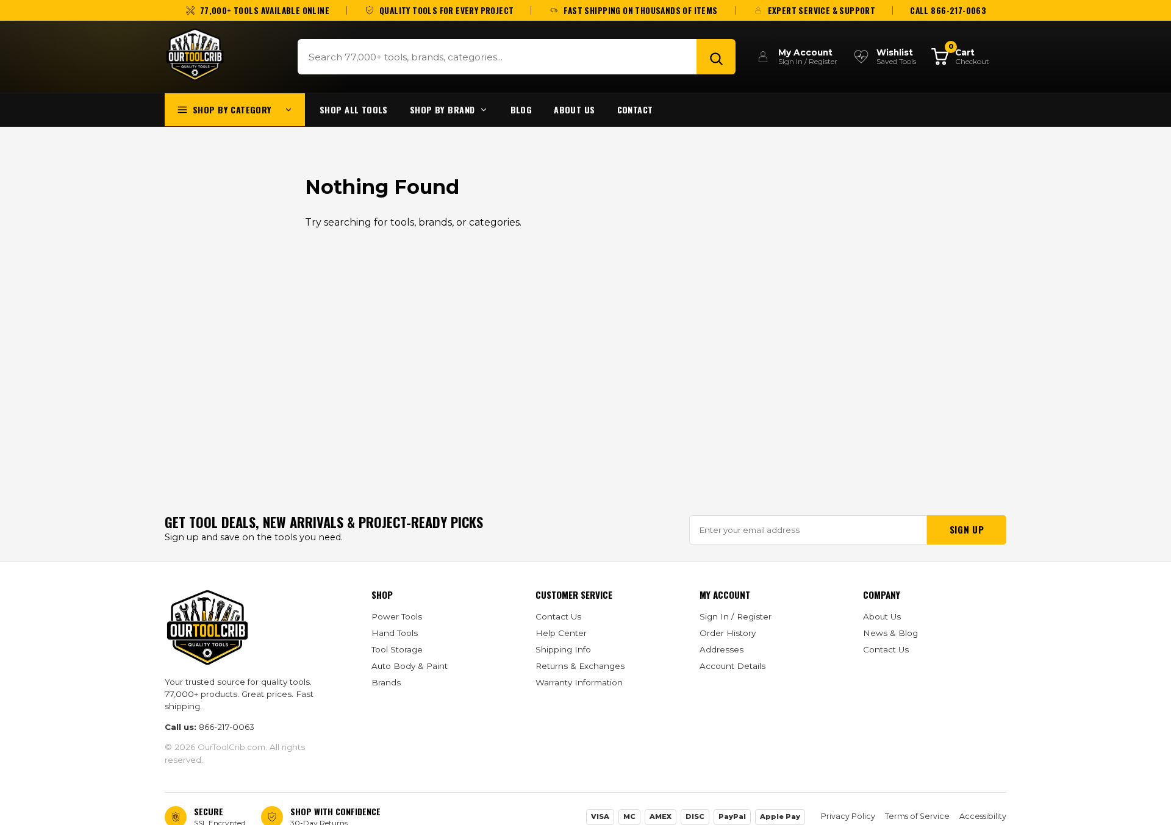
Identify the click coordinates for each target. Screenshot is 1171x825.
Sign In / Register (736, 616)
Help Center (561, 633)
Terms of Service (917, 816)
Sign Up (967, 529)
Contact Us (558, 616)
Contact (635, 109)
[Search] (716, 56)
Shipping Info (563, 649)
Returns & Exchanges (580, 666)
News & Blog (890, 633)
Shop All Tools (354, 109)
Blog (521, 109)
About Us (574, 109)
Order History (728, 633)
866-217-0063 (226, 727)
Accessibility (982, 816)
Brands (386, 682)
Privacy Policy (848, 816)
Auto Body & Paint (409, 666)
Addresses (721, 649)
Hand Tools (394, 633)
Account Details (732, 666)
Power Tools (396, 616)
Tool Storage (397, 649)
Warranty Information (579, 682)
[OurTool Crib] (195, 55)
